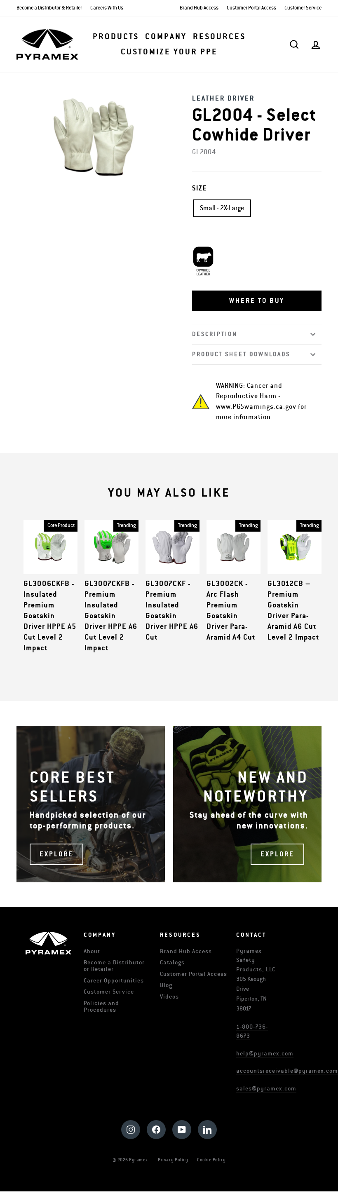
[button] (257, 301)
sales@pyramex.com (266, 1088)
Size (199, 188)
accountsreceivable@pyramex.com (287, 1070)
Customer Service (303, 8)
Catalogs (172, 962)
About (92, 951)
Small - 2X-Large (222, 208)
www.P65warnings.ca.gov (256, 407)
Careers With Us (106, 8)
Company (166, 37)
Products (116, 37)
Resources (219, 37)
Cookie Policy (211, 1160)
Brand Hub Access (199, 8)
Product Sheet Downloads (241, 354)
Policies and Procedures (101, 1006)
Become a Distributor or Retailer (114, 966)
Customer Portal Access (251, 8)
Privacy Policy (173, 1160)
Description (214, 334)
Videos (169, 996)
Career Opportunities (114, 980)
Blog (166, 985)
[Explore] (90, 804)
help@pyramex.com (264, 1053)
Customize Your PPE (169, 52)
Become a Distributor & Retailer (49, 8)
